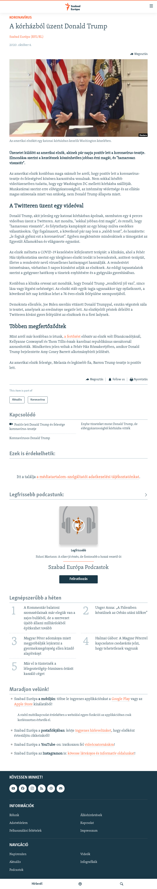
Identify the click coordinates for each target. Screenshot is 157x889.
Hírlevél (37, 884)
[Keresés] (122, 884)
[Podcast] (51, 788)
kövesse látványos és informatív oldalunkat (101, 753)
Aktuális (15, 862)
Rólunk (14, 815)
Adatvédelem (18, 823)
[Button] (139, 54)
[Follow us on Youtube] (13, 788)
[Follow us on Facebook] (23, 788)
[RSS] (42, 788)
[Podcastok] (80, 884)
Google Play (121, 699)
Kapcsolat (87, 823)
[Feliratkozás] (60, 788)
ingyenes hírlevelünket (93, 731)
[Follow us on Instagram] (32, 788)
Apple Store (23, 704)
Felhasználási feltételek (25, 830)
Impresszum (89, 830)
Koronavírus (20, 18)
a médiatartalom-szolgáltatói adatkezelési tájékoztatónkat (88, 477)
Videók (85, 854)
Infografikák (88, 862)
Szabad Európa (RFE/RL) (26, 37)
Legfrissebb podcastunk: (36, 495)
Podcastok (16, 869)
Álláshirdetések (91, 815)
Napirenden (17, 854)
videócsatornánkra (99, 745)
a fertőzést (72, 337)
